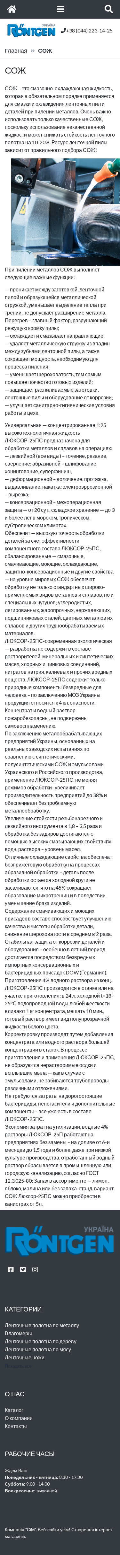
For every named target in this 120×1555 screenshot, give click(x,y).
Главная (16, 50)
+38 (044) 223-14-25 (89, 30)
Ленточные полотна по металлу (42, 1325)
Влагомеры (18, 1333)
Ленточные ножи (24, 1357)
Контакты (16, 1426)
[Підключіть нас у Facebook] (11, 1269)
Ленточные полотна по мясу (38, 1349)
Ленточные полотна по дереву (40, 1341)
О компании (19, 1418)
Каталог (14, 1410)
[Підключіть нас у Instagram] (35, 1269)
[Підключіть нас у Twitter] (23, 1269)
